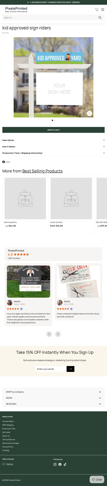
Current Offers (8, 421)
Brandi (17, 301)
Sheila (67, 301)
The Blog (5, 450)
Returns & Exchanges (10, 443)
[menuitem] (53, 392)
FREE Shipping (8, 425)
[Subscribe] (70, 369)
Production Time (8, 428)
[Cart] (96, 9)
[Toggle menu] (100, 391)
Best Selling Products (42, 171)
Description (8, 140)
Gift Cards (6, 432)
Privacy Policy (7, 447)
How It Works (8, 146)
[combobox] (53, 17)
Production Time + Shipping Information (22, 153)
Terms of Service (8, 439)
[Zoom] (89, 113)
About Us (5, 436)
